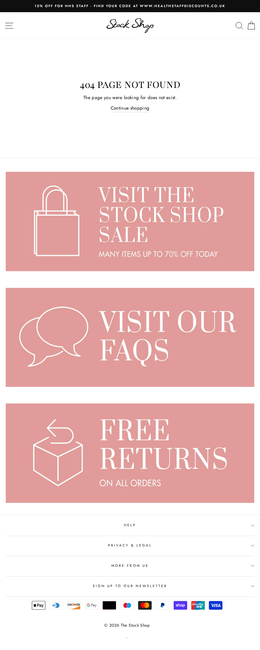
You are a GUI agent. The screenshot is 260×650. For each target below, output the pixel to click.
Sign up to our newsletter (130, 585)
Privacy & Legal (130, 545)
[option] (130, 6)
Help (130, 525)
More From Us (130, 565)
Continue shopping (130, 108)
